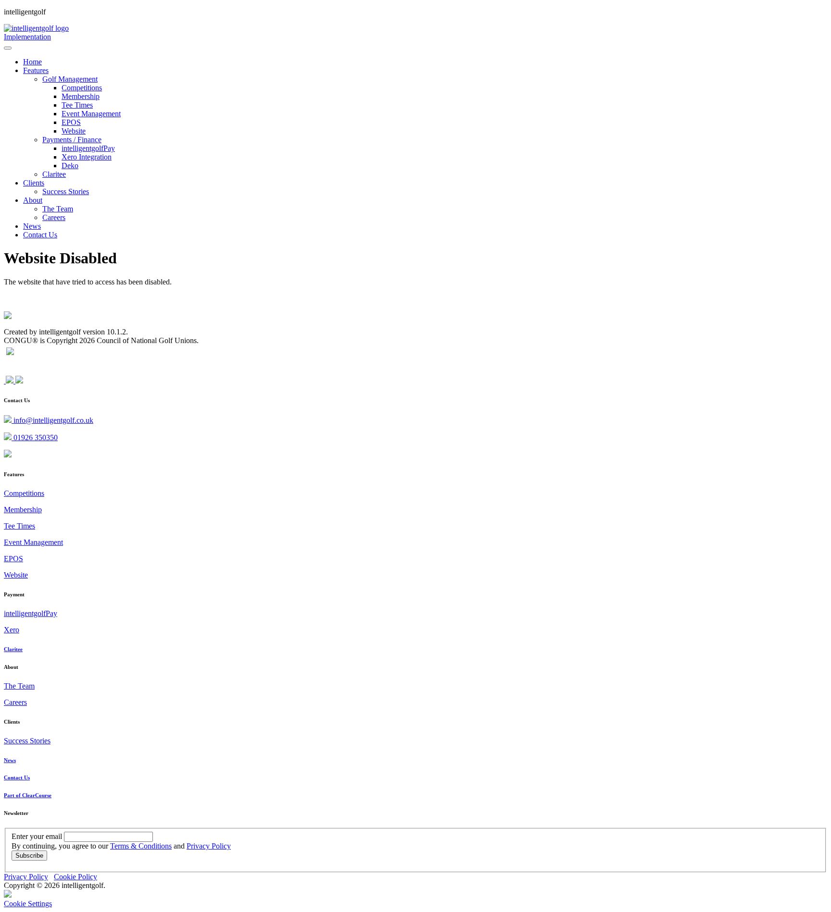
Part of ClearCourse (27, 795)
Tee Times (19, 526)
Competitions (24, 493)
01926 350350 (35, 437)
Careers (15, 702)
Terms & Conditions (141, 846)
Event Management (33, 542)
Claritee (13, 649)
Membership (23, 509)
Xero (11, 630)
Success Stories (27, 741)
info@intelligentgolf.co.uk (52, 420)
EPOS (13, 559)
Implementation (27, 37)
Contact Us (17, 777)
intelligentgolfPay (30, 613)
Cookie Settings (28, 904)
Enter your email (37, 836)
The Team (19, 686)
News (10, 760)
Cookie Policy (75, 877)
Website (16, 575)
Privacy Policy (209, 846)
